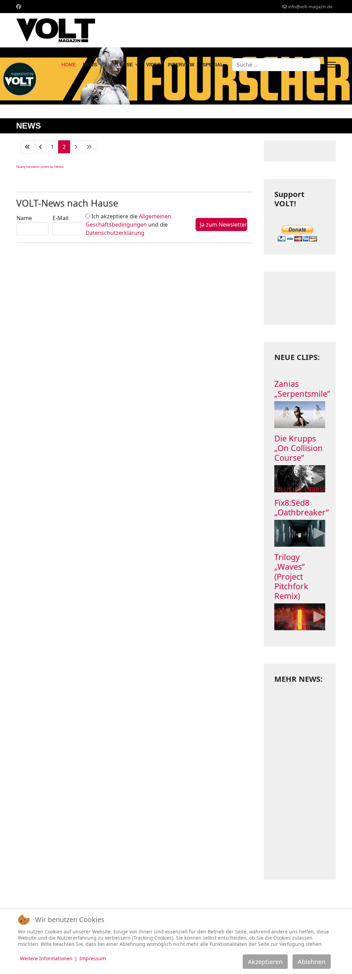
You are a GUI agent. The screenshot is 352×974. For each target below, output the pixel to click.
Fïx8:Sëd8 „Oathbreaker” (301, 507)
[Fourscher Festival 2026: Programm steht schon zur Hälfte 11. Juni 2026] (299, 726)
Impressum (92, 958)
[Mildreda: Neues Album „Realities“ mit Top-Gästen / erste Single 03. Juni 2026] (299, 743)
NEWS (90, 64)
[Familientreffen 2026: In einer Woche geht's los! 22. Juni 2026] (299, 709)
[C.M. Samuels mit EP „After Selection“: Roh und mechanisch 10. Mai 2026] (299, 810)
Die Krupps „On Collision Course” (298, 448)
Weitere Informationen (46, 958)
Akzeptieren (265, 961)
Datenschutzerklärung (115, 233)
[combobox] (276, 64)
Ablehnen (312, 961)
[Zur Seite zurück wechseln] (40, 146)
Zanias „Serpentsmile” (302, 388)
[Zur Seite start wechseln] (27, 146)
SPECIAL (213, 64)
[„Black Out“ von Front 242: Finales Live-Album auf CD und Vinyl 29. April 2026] (299, 827)
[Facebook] (18, 6)
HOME (69, 64)
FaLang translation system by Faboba (39, 166)
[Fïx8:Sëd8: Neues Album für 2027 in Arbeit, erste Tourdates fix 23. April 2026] (299, 860)
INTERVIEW (181, 64)
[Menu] (331, 64)
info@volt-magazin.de (310, 7)
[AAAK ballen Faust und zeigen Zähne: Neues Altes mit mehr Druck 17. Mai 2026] (299, 776)
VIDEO (153, 64)
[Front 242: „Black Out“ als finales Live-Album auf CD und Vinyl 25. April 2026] (299, 844)
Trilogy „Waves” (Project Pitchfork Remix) (291, 576)
